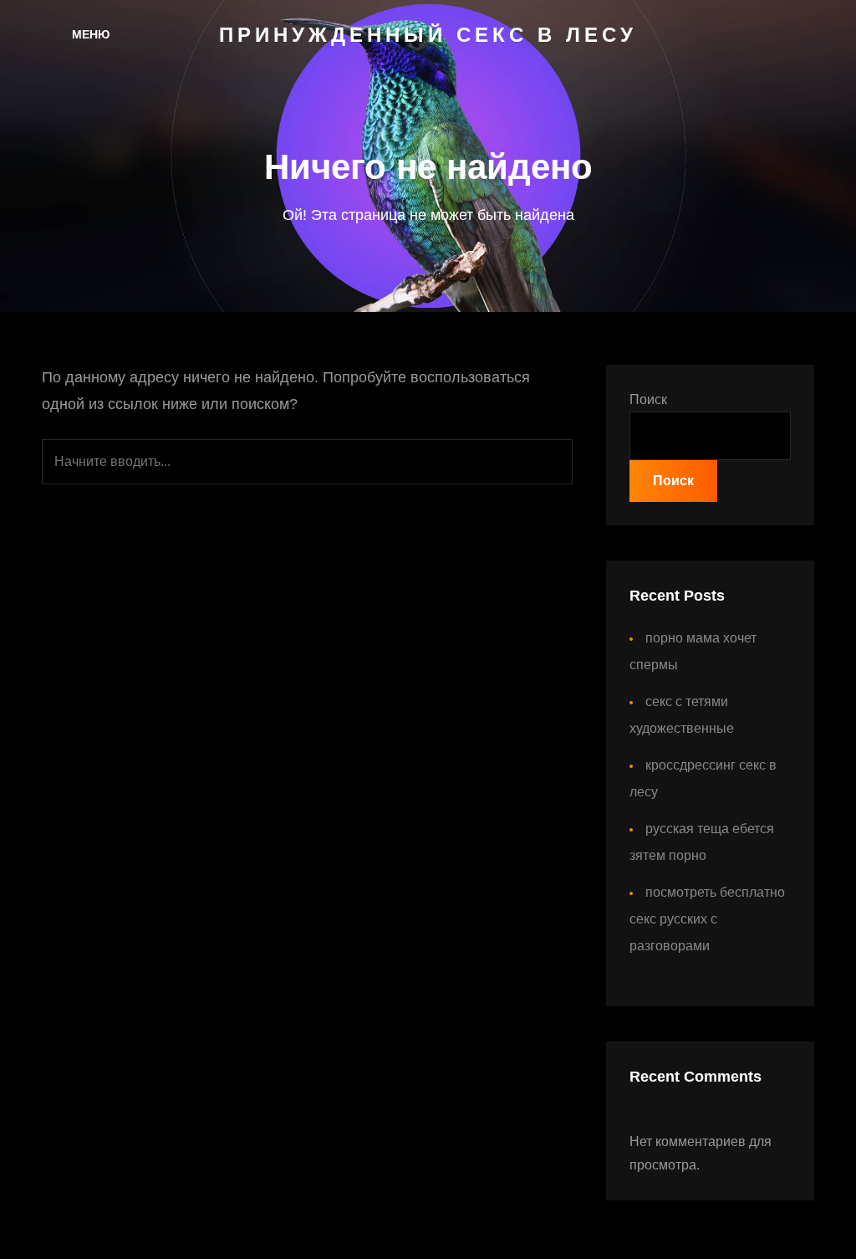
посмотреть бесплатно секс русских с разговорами (707, 919)
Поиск (648, 399)
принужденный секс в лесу (428, 34)
